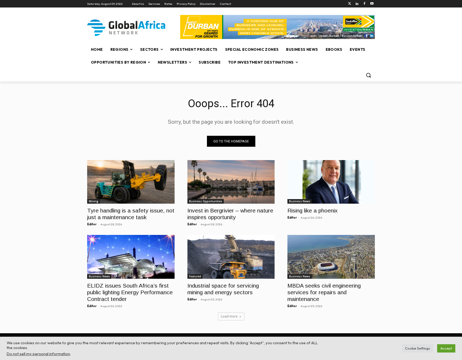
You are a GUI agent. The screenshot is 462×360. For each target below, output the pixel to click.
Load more (229, 316)
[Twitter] (349, 4)
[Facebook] (364, 4)
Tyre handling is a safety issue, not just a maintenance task (130, 213)
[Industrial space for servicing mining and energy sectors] (231, 256)
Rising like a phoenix (312, 210)
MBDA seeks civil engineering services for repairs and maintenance (324, 292)
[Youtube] (372, 4)
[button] (368, 75)
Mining (93, 201)
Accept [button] (446, 348)
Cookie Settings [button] (417, 348)
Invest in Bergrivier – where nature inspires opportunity (230, 213)
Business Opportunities (205, 201)
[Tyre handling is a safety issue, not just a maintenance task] (131, 182)
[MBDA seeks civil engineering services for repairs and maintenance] (331, 256)
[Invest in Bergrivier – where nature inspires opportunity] (231, 182)
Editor (92, 224)
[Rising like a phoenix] (331, 182)
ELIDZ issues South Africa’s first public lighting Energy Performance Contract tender (130, 292)
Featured (195, 276)
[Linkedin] (357, 4)
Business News (299, 201)
